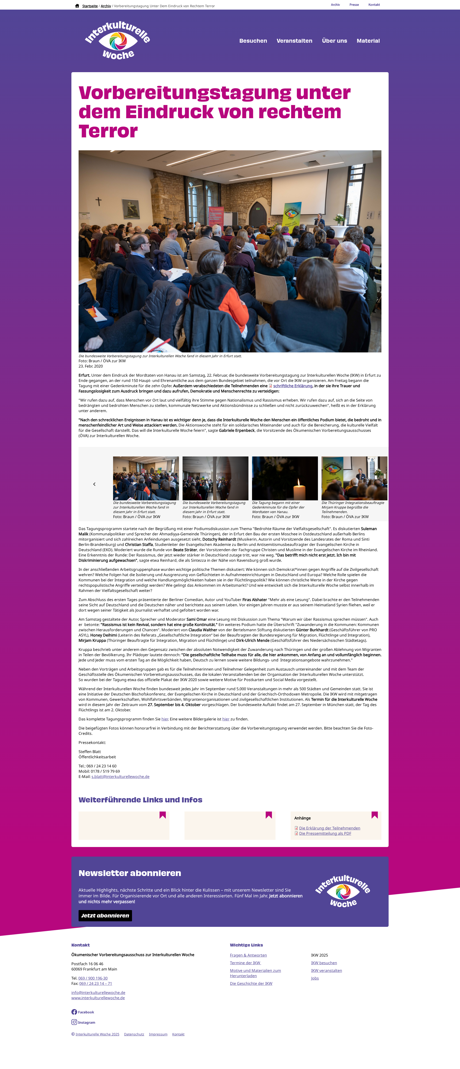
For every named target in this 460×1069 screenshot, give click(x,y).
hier (164, 719)
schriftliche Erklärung (292, 385)
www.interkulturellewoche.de (98, 997)
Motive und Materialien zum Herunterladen (255, 973)
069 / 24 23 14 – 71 (95, 983)
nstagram (87, 1022)
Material (368, 41)
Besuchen (253, 41)
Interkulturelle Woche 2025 (97, 1034)
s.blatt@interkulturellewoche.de (121, 776)
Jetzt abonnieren (105, 915)
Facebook (86, 1012)
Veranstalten (294, 41)
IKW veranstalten (326, 970)
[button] (230, 351)
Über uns (334, 41)
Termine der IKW (245, 962)
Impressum (158, 1034)
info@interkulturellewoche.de (98, 992)
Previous (94, 484)
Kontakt (178, 1034)
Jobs (315, 978)
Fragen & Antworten (248, 955)
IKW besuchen (324, 962)
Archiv (106, 6)
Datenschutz (134, 1034)
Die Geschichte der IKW (251, 983)
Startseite (90, 6)
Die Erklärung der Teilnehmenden (329, 828)
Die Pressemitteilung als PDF (325, 833)
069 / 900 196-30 (93, 978)
